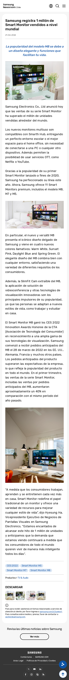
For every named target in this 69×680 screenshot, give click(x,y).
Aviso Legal (18, 661)
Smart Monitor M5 (32, 565)
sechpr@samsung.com (15, 617)
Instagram (31, 674)
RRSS (43, 674)
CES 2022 (12, 565)
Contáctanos (26, 657)
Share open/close (63, 665)
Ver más (34, 636)
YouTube (34, 669)
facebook (25, 674)
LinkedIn (40, 669)
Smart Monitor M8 (40, 570)
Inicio (63, 674)
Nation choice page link (51, 6)
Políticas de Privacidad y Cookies (41, 661)
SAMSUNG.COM (41, 657)
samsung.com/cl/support (51, 611)
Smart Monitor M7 (16, 570)
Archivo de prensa (37, 674)
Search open (57, 6)
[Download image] (10, 595)
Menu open (64, 6)
